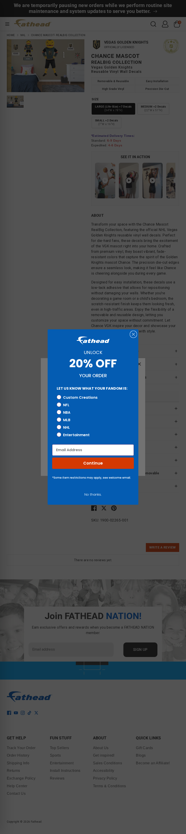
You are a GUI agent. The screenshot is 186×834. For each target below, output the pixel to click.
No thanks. (93, 494)
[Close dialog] (133, 334)
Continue (93, 463)
